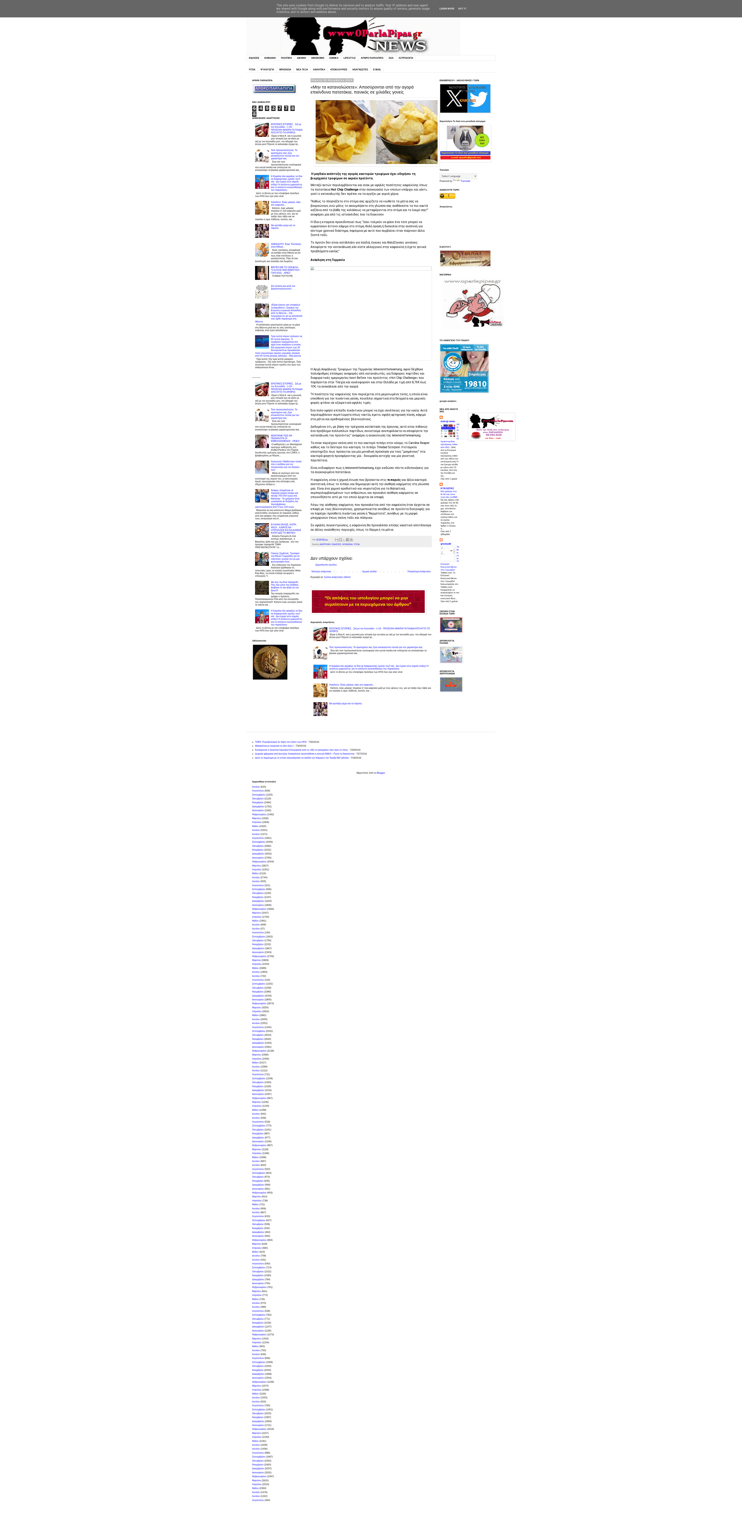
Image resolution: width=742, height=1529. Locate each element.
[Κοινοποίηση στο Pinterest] (351, 540)
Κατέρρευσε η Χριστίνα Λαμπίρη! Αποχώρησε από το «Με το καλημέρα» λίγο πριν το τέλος (301, 750)
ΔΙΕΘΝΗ (301, 58)
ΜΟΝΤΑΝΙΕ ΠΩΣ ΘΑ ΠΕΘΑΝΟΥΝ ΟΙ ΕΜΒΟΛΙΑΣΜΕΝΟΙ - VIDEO (285, 438)
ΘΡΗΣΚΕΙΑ (285, 69)
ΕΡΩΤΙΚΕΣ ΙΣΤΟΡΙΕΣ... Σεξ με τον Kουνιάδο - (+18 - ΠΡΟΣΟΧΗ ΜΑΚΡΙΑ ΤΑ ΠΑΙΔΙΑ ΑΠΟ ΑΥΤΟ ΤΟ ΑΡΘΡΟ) (286, 128)
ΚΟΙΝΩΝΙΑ (270, 58)
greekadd (446, 544)
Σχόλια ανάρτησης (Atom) (337, 577)
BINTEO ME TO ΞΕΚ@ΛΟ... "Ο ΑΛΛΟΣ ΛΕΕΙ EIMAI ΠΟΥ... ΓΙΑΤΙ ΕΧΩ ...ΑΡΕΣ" (286, 270)
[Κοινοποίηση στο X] (344, 540)
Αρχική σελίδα (369, 571)
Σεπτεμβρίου (258, 794)
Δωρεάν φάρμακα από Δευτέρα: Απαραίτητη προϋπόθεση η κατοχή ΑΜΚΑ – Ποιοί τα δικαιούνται (304, 753)
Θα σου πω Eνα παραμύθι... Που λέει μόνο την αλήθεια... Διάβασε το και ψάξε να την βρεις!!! (285, 586)
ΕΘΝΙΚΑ (334, 58)
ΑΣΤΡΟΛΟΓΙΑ (406, 58)
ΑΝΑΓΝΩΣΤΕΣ (360, 69)
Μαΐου (255, 826)
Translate (465, 181)
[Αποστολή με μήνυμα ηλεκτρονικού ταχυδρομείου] (337, 540)
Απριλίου (257, 822)
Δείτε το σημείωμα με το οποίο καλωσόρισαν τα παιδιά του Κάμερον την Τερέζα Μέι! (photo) (302, 757)
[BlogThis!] (340, 540)
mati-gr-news (448, 421)
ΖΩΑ (391, 58)
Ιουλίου (256, 786)
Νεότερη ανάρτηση (321, 571)
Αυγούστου (258, 790)
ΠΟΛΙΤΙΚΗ (286, 58)
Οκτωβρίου (258, 798)
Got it (462, 8)
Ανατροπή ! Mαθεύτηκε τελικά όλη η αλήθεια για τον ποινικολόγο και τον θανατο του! (286, 465)
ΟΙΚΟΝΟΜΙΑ (317, 58)
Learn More (446, 8)
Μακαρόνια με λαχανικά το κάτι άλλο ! (274, 745)
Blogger (381, 773)
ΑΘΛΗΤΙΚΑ (319, 69)
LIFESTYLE (350, 58)
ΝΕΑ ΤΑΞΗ (302, 69)
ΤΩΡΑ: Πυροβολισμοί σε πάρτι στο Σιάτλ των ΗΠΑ (281, 742)
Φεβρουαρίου (259, 814)
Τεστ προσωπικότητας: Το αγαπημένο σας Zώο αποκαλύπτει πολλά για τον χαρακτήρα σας (376, 647)
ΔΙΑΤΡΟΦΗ (325, 544)
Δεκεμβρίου (258, 806)
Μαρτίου (256, 818)
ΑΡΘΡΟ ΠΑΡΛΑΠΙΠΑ (372, 58)
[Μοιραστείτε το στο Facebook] (348, 540)
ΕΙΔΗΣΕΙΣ (254, 58)
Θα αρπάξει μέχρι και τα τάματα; (345, 703)
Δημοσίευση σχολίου (326, 564)
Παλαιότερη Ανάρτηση (419, 571)
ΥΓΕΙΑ (252, 69)
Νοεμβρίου (258, 802)
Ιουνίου (256, 830)
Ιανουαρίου (258, 810)
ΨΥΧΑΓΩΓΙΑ (267, 69)
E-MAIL (377, 69)
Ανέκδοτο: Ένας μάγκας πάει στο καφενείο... (351, 684)
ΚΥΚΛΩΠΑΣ (447, 488)
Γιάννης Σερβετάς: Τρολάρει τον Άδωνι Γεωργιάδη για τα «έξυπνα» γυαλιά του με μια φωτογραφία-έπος (285, 557)
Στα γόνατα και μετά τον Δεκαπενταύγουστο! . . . (283, 287)
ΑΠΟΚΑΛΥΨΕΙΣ (338, 69)
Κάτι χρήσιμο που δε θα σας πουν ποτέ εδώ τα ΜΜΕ (449, 494)
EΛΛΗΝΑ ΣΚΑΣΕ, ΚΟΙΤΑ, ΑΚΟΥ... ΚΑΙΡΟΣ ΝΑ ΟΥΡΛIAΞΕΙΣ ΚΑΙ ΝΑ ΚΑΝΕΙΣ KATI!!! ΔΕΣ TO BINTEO (286, 528)
